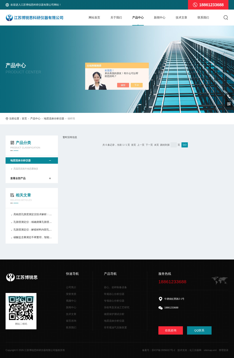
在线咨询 (170, 330)
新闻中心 (159, 17)
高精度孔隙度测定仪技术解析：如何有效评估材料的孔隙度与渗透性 (33, 214)
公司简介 (71, 287)
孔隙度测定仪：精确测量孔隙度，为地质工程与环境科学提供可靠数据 (33, 222)
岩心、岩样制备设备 (115, 287)
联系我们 (203, 17)
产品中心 (138, 17)
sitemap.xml (210, 350)
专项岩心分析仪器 (114, 300)
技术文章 (181, 17)
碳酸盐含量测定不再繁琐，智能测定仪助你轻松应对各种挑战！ (33, 237)
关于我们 (116, 17)
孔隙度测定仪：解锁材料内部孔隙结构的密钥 (33, 229)
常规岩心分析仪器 (114, 294)
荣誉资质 (71, 294)
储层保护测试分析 (114, 314)
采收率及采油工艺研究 (116, 307)
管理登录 (223, 350)
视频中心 (71, 300)
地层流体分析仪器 (54, 118)
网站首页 (94, 17)
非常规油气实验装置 (115, 327)
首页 (24, 118)
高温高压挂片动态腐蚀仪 (26, 168)
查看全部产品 (18, 178)
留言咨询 (71, 320)
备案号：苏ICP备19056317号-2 (158, 350)
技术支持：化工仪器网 (189, 350)
